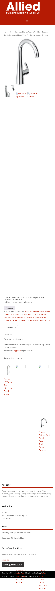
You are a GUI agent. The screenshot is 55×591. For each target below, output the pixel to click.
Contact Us (6, 518)
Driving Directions (12, 564)
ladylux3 (36, 320)
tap (49, 320)
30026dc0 (36, 314)
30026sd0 (44, 314)
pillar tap (43, 320)
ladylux (29, 320)
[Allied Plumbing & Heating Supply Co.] (23, 13)
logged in (17, 350)
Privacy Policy (33, 576)
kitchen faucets (20, 320)
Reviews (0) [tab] (11, 327)
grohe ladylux (28, 317)
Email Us (5, 560)
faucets (20, 317)
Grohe (27, 311)
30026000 (27, 314)
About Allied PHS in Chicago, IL (14, 515)
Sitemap (5, 576)
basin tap (7, 317)
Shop (11, 32)
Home (6, 32)
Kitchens (18, 32)
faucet (14, 317)
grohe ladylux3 (40, 317)
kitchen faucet (9, 320)
